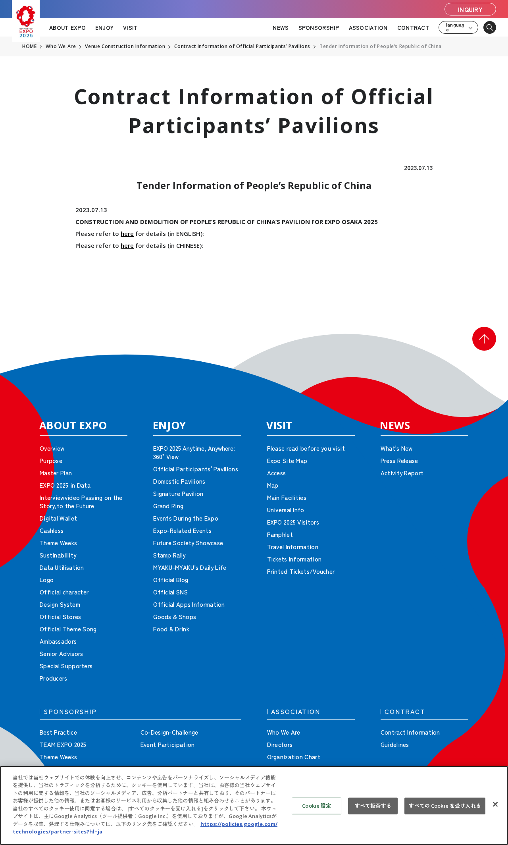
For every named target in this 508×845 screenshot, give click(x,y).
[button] (484, 339)
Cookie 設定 (316, 805)
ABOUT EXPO (67, 27)
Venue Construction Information (125, 46)
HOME (29, 46)
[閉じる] (495, 804)
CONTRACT (413, 27)
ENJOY (104, 27)
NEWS (281, 27)
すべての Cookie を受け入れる (445, 805)
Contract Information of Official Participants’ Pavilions (242, 46)
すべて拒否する (373, 805)
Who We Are (61, 46)
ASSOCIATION (368, 27)
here (127, 233)
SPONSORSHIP (318, 27)
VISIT (130, 27)
